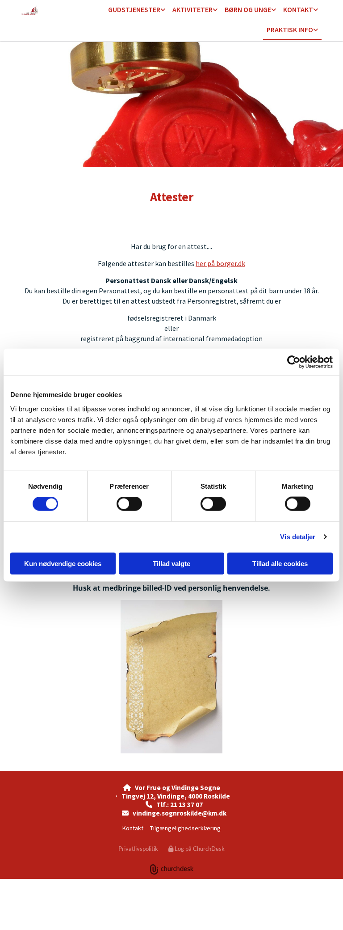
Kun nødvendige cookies (62, 563)
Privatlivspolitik (138, 848)
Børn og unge (248, 9)
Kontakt (298, 9)
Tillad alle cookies (280, 563)
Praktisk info (290, 29)
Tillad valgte (171, 563)
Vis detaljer (297, 537)
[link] (137, 10)
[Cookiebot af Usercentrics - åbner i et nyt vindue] (294, 362)
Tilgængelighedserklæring (185, 828)
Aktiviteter (192, 9)
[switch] (129, 504)
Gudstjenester (134, 9)
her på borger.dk (220, 263)
